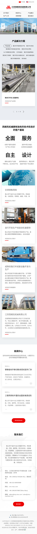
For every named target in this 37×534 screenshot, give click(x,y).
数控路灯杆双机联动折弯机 (13, 49)
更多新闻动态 (18, 420)
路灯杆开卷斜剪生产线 (19, 46)
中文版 (23, 2)
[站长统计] (25, 530)
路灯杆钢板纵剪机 (15, 58)
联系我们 (31, 16)
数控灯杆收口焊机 (26, 49)
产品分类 (7, 46)
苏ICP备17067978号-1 (18, 515)
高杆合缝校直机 (30, 55)
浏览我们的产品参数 (10, 101)
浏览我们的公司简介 (10, 201)
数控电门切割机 (7, 55)
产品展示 (31, 13)
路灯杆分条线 (29, 46)
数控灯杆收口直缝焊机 (12, 98)
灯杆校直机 (19, 52)
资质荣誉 (18, 16)
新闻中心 (18, 13)
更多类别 (24, 58)
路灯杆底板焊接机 (28, 52)
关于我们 (6, 13)
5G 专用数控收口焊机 (9, 52)
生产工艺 (6, 16)
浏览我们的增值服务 (10, 287)
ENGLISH (31, 2)
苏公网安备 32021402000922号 (19, 517)
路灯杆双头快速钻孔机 (18, 55)
